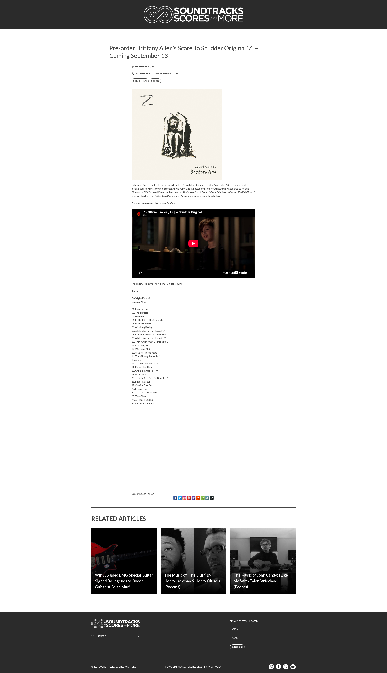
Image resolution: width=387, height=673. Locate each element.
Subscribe (237, 647)
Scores (155, 81)
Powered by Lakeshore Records (183, 666)
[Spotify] (202, 498)
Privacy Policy (213, 666)
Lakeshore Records (141, 184)
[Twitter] (180, 498)
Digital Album (174, 283)
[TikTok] (212, 498)
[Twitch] (193, 498)
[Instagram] (184, 498)
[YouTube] (189, 498)
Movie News (140, 81)
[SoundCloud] (198, 498)
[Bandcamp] (207, 498)
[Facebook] (175, 498)
